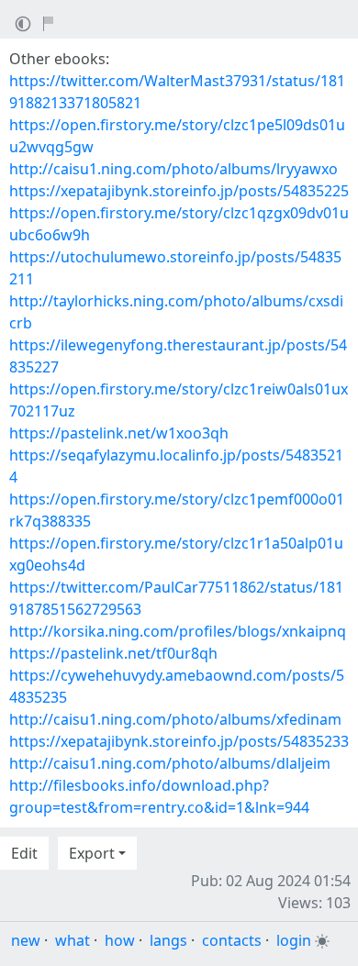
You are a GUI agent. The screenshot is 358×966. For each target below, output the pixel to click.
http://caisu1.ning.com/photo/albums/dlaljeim (169, 763)
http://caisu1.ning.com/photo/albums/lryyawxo (173, 169)
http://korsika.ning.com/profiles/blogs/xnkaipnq (177, 631)
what (72, 940)
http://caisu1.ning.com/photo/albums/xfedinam (175, 719)
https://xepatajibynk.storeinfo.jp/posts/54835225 (179, 191)
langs (168, 940)
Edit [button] (24, 853)
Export (92, 853)
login (293, 940)
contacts (232, 940)
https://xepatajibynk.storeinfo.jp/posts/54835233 (179, 741)
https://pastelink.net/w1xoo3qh (119, 433)
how (120, 940)
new (25, 940)
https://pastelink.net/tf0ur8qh (113, 653)
